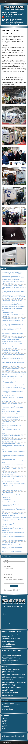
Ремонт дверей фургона (7, 709)
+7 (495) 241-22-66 (10, 19)
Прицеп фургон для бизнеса (8, 671)
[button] (14, 95)
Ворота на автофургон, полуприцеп (9, 654)
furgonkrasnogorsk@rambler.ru (19, 24)
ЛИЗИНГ (4, 722)
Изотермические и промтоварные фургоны (11, 704)
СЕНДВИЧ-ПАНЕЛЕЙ (18, 14)
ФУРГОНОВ (4, 14)
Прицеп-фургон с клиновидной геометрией (11, 687)
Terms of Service (13, 590)
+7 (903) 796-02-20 (10, 22)
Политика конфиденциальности (9, 623)
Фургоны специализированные (8, 641)
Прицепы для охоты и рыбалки (8, 684)
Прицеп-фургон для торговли (8, 673)
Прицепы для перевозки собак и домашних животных (14, 682)
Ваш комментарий (8, 577)
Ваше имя (6, 560)
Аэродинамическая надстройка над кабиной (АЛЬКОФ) (14, 662)
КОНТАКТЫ (4, 720)
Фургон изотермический (7, 636)
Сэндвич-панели (5, 706)
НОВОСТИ (4, 728)
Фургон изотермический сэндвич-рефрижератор (12, 639)
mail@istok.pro (9, 24)
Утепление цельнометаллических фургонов (11, 655)
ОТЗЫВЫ (4, 723)
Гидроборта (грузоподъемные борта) (10, 660)
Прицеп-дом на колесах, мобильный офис (11, 669)
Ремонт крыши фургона (7, 708)
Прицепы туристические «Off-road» (9, 685)
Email (4, 572)
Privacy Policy (6, 590)
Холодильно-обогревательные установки (11, 658)
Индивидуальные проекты (7, 690)
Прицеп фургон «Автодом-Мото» (9, 681)
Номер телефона (7, 566)
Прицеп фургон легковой (7, 695)
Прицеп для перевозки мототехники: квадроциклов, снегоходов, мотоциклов (13, 678)
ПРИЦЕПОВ (9, 14)
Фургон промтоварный (7, 646)
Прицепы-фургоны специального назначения (11, 689)
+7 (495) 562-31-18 (10, 21)
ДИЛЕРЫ (4, 726)
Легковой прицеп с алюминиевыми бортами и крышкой (14, 694)
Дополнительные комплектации (9, 657)
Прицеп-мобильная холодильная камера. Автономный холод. (13, 675)
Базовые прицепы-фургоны (8, 703)
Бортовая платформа (6, 643)
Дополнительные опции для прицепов (10, 692)
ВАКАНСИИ (4, 725)
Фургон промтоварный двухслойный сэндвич (12, 635)
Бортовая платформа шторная (8, 644)
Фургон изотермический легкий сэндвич (11, 638)
